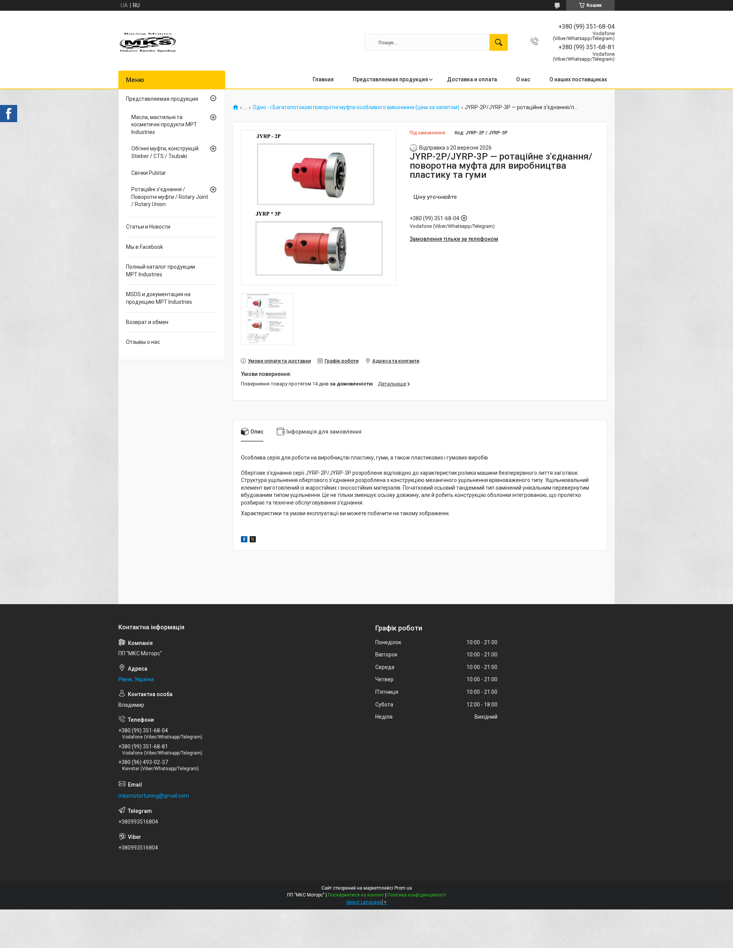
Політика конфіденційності (416, 895)
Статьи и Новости (148, 227)
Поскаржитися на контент (356, 895)
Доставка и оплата (472, 79)
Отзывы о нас (143, 342)
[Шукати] (498, 42)
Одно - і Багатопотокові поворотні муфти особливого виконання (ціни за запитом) (356, 107)
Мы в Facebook (144, 247)
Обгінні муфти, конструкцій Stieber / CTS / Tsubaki (165, 152)
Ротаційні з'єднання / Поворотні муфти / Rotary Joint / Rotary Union (169, 196)
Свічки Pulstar (148, 173)
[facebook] (244, 540)
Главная (323, 79)
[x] (253, 540)
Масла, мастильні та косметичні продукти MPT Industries (164, 124)
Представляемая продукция (390, 79)
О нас (523, 79)
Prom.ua (403, 888)
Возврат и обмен (147, 322)
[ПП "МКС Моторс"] (148, 42)
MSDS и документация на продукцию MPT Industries (159, 298)
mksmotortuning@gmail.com (153, 796)
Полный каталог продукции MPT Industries (160, 270)
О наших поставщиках (578, 79)
